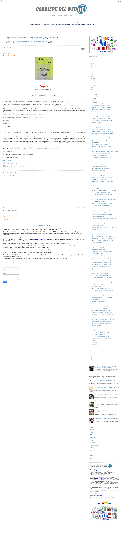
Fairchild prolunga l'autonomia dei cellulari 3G (101, 111)
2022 (92, 65)
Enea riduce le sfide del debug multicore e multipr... (101, 221)
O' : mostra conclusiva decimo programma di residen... (102, 277)
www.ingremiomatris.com (8, 159)
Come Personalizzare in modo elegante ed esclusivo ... (102, 209)
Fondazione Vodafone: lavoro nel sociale (99, 293)
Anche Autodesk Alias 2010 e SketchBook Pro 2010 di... (103, 133)
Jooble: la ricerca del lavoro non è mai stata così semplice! (104, 380)
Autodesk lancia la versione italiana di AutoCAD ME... (102, 282)
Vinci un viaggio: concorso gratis (98, 197)
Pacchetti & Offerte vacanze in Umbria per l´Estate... (102, 188)
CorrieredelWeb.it (92, 431)
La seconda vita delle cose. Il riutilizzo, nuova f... (101, 157)
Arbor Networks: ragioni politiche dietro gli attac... (101, 271)
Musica (90, 453)
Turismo (91, 460)
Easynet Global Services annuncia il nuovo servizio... (102, 120)
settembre (94, 96)
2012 (92, 84)
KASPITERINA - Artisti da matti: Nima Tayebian (101, 279)
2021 (92, 67)
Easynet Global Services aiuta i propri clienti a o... (101, 116)
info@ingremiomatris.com (8, 160)
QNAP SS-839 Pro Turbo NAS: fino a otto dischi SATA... (102, 148)
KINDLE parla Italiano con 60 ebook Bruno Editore (102, 203)
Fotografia (91, 444)
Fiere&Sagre (91, 440)
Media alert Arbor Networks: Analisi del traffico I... (101, 258)
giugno (93, 102)
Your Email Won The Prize (97, 122)
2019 (92, 71)
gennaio (93, 348)
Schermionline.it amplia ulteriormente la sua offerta (102, 179)
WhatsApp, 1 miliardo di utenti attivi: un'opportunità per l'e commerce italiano (103, 374)
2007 (92, 352)
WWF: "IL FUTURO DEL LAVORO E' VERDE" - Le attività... (103, 319)
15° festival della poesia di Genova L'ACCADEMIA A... (102, 251)
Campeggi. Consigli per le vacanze (98, 170)
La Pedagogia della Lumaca (97, 159)
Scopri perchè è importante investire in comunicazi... (102, 262)
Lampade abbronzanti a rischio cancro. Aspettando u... (102, 185)
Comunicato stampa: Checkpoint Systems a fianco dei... (102, 177)
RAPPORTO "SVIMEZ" (96, 325)
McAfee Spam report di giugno (98, 216)
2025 (92, 60)
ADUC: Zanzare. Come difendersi (98, 303)
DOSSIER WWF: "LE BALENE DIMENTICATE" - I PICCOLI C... (104, 190)
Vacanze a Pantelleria (96, 229)
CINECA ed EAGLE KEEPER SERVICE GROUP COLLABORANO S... (105, 227)
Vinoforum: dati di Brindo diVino (98, 249)
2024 (92, 61)
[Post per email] (27, 166)
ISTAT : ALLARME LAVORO (97, 225)
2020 (92, 69)
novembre (94, 93)
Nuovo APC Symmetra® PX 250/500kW (99, 175)
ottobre (93, 94)
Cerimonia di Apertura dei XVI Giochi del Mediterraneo (102, 131)
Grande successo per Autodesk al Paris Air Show (101, 233)
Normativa (91, 455)
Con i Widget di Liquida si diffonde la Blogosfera (101, 105)
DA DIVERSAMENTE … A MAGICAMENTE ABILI (102, 317)
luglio (93, 100)
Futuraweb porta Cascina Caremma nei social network (102, 113)
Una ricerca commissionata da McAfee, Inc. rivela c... (102, 114)
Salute (90, 458)
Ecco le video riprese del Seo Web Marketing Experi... (102, 146)
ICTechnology (92, 447)
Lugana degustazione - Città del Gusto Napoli (100, 155)
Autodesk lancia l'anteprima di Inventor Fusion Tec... (102, 196)
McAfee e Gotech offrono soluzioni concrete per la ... (102, 327)
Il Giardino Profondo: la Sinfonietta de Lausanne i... (101, 284)
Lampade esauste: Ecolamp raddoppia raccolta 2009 (102, 172)
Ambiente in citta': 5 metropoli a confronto (100, 273)
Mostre (90, 452)
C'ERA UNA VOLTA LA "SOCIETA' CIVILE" (100, 316)
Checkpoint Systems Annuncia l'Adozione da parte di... (102, 137)
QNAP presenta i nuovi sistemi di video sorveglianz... (102, 297)
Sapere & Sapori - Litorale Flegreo (98, 164)
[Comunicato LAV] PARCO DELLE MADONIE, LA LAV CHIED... (104, 244)
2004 (92, 357)
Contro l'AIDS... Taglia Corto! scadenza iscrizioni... (101, 107)
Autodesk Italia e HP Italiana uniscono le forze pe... (101, 109)
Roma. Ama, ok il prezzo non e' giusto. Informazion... (102, 129)
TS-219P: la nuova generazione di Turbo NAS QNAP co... (103, 126)
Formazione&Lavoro (93, 442)
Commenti (7, 219)
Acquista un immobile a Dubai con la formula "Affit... (102, 264)
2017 (92, 74)
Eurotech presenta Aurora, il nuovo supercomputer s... (102, 186)
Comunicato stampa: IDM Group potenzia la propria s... (102, 181)
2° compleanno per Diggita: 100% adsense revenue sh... (102, 234)
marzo (93, 344)
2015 (92, 78)
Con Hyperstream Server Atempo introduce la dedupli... (102, 323)
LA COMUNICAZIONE (96, 286)
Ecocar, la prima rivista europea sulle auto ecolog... (101, 192)
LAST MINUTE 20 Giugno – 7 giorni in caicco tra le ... (102, 290)
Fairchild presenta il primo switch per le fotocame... (101, 321)
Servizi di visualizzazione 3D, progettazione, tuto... (101, 103)
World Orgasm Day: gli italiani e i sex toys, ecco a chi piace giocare (106, 418)
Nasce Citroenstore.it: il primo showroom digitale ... (102, 330)
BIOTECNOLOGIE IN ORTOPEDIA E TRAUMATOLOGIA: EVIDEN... (105, 151)
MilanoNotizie (92, 450)
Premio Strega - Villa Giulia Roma (98, 334)
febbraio (93, 346)
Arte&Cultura (92, 434)
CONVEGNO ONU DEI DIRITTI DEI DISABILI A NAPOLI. (103, 150)
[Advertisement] (61, 29)
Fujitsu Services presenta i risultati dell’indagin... (101, 308)
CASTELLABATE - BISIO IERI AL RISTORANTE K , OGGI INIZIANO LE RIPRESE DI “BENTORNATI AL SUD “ (104, 367)
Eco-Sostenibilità (92, 437)
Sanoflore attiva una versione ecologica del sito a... (101, 306)
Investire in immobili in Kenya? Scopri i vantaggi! (101, 266)
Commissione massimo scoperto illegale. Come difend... (102, 161)
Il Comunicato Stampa (93, 445)
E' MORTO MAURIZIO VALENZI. (98, 201)
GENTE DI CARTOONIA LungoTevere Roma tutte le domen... (104, 238)
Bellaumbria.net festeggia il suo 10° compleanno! (101, 212)
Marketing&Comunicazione (94, 448)
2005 (92, 355)
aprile (93, 342)
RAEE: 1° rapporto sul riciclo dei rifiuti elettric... (101, 153)
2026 (92, 58)
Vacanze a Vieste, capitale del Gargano (99, 231)
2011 (92, 85)
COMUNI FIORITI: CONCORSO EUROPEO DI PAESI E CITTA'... (104, 236)
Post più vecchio (81, 207)
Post (6, 216)
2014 (92, 80)
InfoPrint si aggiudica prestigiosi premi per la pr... (101, 173)
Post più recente (6, 207)
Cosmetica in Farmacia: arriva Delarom (99, 301)
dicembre (94, 91)
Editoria (91, 439)
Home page (44, 207)
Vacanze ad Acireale (96, 299)
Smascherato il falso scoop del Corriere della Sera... (101, 255)
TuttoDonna (91, 456)
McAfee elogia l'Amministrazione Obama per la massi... (102, 312)
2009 (92, 89)
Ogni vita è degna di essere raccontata (99, 268)
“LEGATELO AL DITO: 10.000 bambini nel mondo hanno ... (103, 314)
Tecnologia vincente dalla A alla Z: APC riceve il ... (102, 260)
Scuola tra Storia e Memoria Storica (98, 245)
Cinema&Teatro (92, 436)
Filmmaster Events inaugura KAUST (99, 223)
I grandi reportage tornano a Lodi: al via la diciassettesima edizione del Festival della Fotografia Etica (25, 38)
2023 (92, 63)
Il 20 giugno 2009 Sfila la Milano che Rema (100, 336)
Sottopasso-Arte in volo (9, 55)
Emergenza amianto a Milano (97, 253)
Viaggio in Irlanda (95, 142)
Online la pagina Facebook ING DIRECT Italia (101, 288)
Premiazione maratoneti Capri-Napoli (99, 207)
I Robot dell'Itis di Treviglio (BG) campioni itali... (101, 338)
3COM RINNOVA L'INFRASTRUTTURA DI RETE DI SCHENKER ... (105, 199)
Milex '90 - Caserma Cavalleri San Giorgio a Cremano (102, 295)
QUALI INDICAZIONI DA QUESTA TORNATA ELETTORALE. (104, 218)
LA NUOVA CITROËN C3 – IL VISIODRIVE (100, 144)
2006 (92, 353)
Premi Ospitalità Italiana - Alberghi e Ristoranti (101, 205)
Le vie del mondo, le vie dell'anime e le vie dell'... (101, 210)
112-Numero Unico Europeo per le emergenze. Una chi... (102, 329)
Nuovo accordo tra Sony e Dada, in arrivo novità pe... (102, 168)
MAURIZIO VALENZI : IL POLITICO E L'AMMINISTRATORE (104, 183)
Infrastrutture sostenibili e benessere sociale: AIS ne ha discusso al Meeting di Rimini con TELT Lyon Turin (26, 40)
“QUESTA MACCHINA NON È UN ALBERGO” (101, 332)
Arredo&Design (92, 432)
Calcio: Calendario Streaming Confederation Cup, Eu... (102, 275)
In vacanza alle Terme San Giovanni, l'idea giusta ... (101, 257)
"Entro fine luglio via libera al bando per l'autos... (101, 310)
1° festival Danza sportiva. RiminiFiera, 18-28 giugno (102, 194)
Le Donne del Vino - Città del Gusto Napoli (100, 247)
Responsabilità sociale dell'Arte (98, 292)
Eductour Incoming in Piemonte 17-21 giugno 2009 (102, 220)
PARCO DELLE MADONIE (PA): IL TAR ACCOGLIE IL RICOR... (104, 281)
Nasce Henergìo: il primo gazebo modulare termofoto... (102, 135)
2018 (92, 72)
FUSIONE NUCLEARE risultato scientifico (100, 269)
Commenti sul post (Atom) (12, 210)
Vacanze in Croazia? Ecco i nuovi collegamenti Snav (102, 214)
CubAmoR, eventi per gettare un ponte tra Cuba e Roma (102, 240)
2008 (92, 350)
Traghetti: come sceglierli (97, 242)
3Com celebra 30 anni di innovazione (99, 166)
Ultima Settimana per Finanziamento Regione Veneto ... (102, 140)
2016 (92, 76)
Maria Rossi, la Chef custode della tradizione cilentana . (104, 403)
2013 (92, 82)
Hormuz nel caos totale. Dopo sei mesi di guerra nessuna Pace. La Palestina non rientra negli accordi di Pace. (27, 42)
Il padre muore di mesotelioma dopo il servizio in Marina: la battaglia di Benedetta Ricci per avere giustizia (26, 41)
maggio (93, 340)
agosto (93, 98)
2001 (92, 359)
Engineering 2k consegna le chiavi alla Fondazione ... (102, 138)
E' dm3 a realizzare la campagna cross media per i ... (101, 305)
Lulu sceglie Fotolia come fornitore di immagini (101, 118)
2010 (92, 87)
